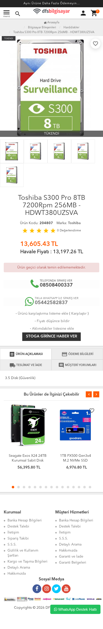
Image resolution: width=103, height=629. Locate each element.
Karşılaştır (78, 313)
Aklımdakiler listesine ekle (51, 328)
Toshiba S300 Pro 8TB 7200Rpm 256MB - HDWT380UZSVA (53, 32)
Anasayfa (52, 22)
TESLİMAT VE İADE (26, 365)
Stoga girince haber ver (51, 336)
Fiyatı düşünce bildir (52, 321)
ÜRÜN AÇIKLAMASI (26, 354)
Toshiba (74, 223)
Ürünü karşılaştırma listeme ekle (41, 313)
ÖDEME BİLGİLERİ (77, 354)
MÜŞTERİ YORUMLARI (77, 365)
